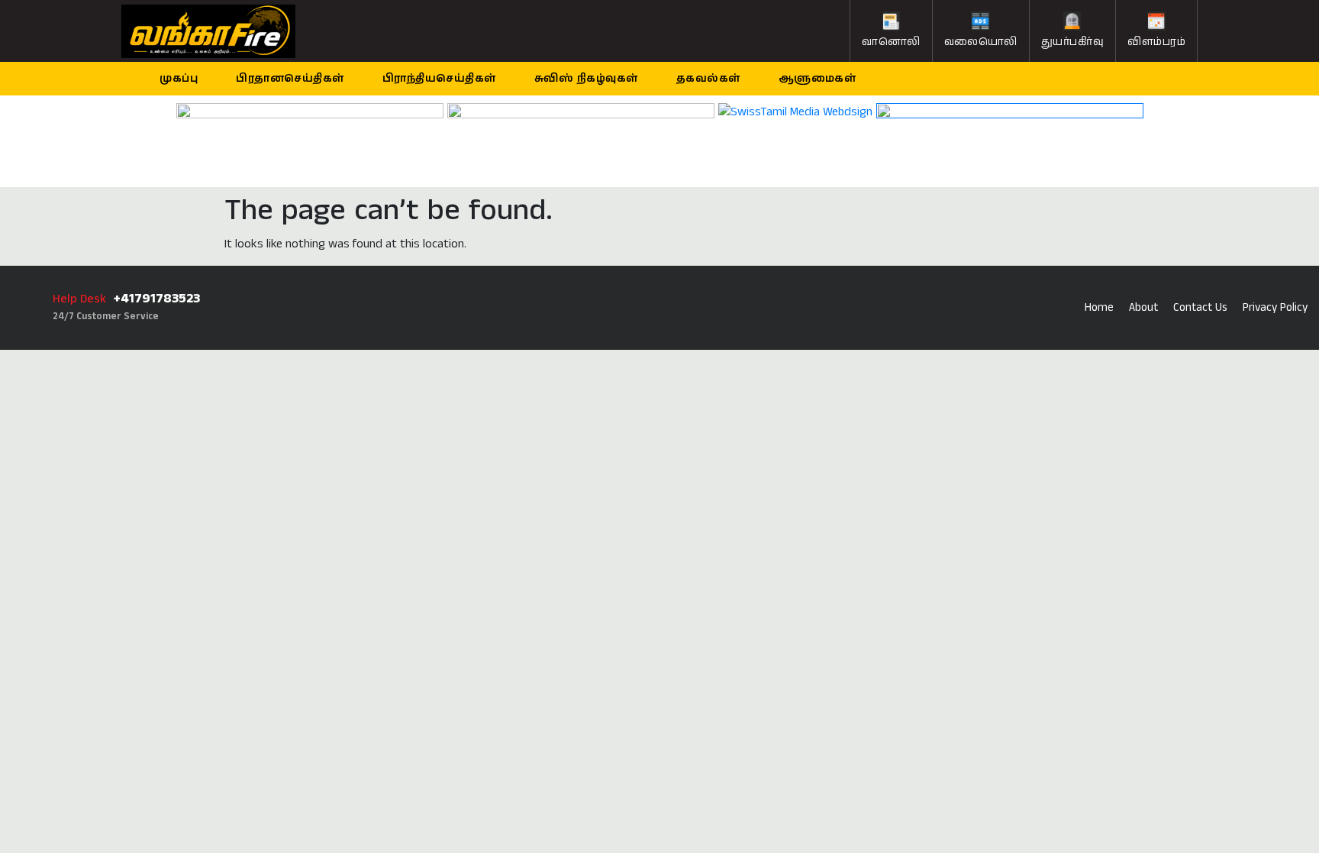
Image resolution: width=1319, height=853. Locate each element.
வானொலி (891, 42)
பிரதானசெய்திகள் (290, 78)
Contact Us (1200, 307)
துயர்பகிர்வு (1073, 42)
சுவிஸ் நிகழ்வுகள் (586, 78)
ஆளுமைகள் (817, 78)
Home (1099, 307)
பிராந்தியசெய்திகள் (439, 78)
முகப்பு (179, 78)
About (1143, 307)
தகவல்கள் (708, 78)
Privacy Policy (1275, 307)
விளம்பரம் (1156, 42)
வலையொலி (980, 42)
